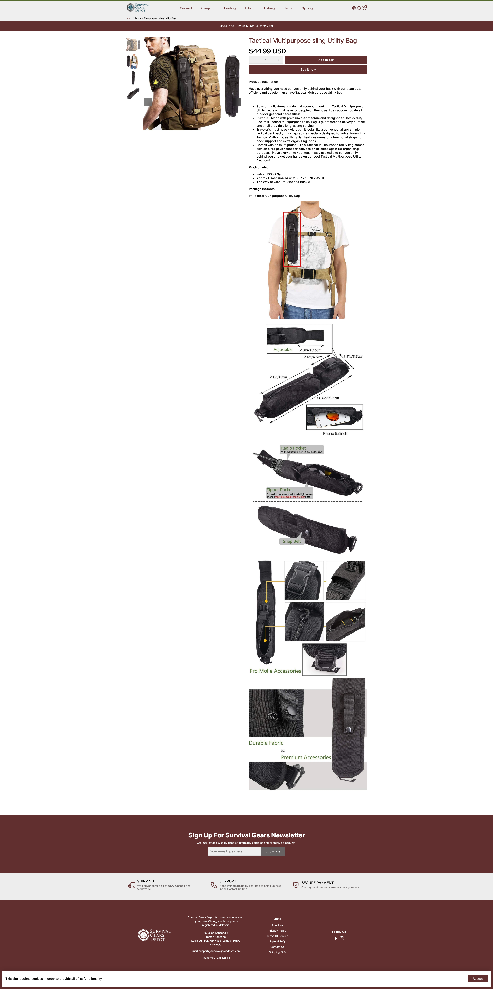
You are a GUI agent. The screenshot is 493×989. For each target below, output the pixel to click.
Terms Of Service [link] (277, 936)
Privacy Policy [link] (277, 930)
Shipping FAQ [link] (277, 952)
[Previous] (148, 102)
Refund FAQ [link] (277, 941)
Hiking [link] (250, 8)
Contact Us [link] (277, 946)
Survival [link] (186, 8)
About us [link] (277, 925)
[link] (137, 11)
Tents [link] (288, 8)
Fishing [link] (269, 8)
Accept (478, 979)
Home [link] (128, 18)
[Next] (237, 102)
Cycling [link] (307, 8)
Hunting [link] (230, 8)
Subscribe (273, 851)
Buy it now (308, 69)
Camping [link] (208, 8)
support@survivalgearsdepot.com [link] (220, 951)
